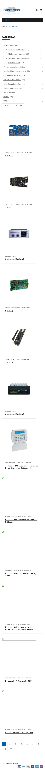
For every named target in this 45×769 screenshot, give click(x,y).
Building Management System (14, 71)
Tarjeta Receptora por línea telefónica (18, 152)
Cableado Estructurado (12, 75)
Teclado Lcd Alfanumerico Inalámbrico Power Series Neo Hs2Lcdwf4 (21, 467)
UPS (5, 101)
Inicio (4, 27)
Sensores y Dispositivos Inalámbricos (18, 463)
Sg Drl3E (9, 156)
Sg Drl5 (8, 207)
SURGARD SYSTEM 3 (11, 256)
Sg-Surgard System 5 (14, 414)
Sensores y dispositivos (17, 58)
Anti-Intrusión (8, 45)
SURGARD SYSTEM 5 (11, 411)
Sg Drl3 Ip (9, 311)
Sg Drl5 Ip (9, 362)
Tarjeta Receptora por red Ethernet (17, 308)
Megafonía (7, 92)
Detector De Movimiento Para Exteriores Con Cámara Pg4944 (19, 628)
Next (11, 748)
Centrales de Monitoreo (17, 50)
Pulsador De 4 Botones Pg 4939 (19, 681)
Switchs (6, 97)
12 (13, 105)
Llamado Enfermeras (11, 88)
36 (21, 105)
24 (17, 105)
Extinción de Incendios (12, 84)
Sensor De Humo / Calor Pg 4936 (19, 733)
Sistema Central (14, 63)
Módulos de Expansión (16, 54)
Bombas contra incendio (12, 67)
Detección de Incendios (12, 80)
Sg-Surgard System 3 (14, 259)
